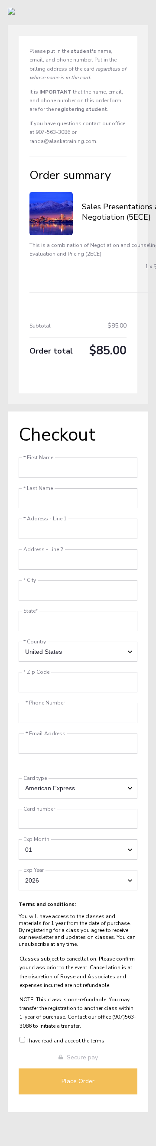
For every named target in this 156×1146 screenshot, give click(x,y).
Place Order (78, 1081)
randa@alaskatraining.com (62, 141)
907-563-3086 (53, 132)
